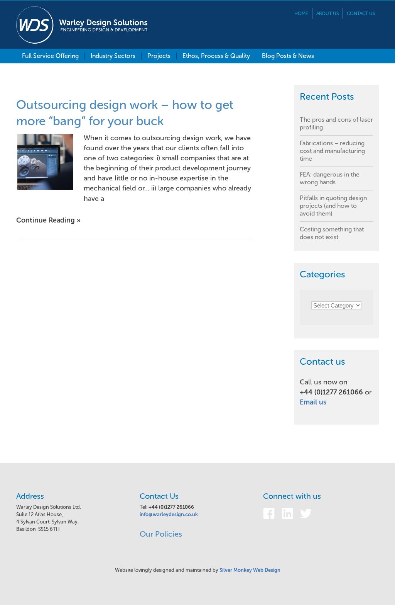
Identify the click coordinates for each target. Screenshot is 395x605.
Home (301, 13)
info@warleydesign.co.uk (169, 514)
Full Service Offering (50, 56)
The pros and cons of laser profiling (336, 123)
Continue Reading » (48, 220)
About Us (327, 13)
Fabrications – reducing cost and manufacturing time (332, 150)
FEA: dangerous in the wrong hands (330, 178)
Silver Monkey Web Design (249, 570)
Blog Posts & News (288, 56)
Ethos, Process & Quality (216, 56)
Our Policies (161, 534)
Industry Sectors (113, 56)
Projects (158, 56)
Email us (313, 402)
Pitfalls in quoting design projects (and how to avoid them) (333, 205)
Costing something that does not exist (332, 233)
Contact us (361, 13)
